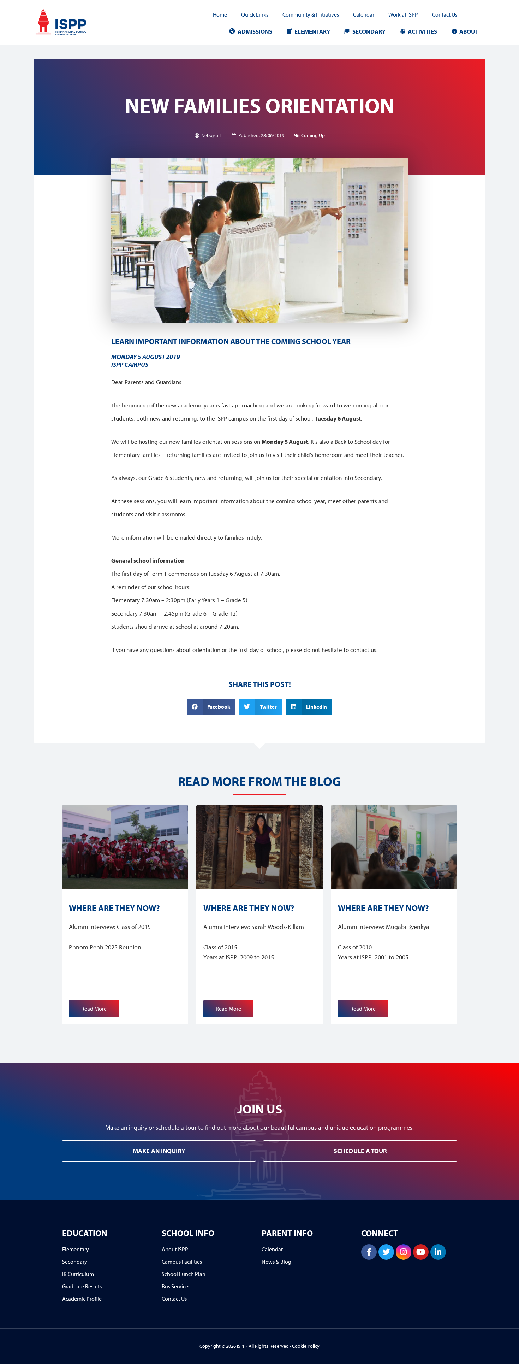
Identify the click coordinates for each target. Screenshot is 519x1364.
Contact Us (444, 14)
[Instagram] (403, 1252)
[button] (211, 707)
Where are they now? (114, 908)
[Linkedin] (438, 1252)
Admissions (255, 31)
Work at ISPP (403, 14)
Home (220, 14)
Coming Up (313, 135)
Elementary (312, 31)
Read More (94, 1008)
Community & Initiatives (310, 14)
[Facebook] (369, 1252)
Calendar (363, 14)
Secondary (369, 31)
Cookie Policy (306, 1346)
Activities (422, 31)
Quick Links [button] (254, 14)
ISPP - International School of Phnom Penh (71, 22)
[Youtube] (421, 1252)
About (468, 31)
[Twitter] (386, 1252)
